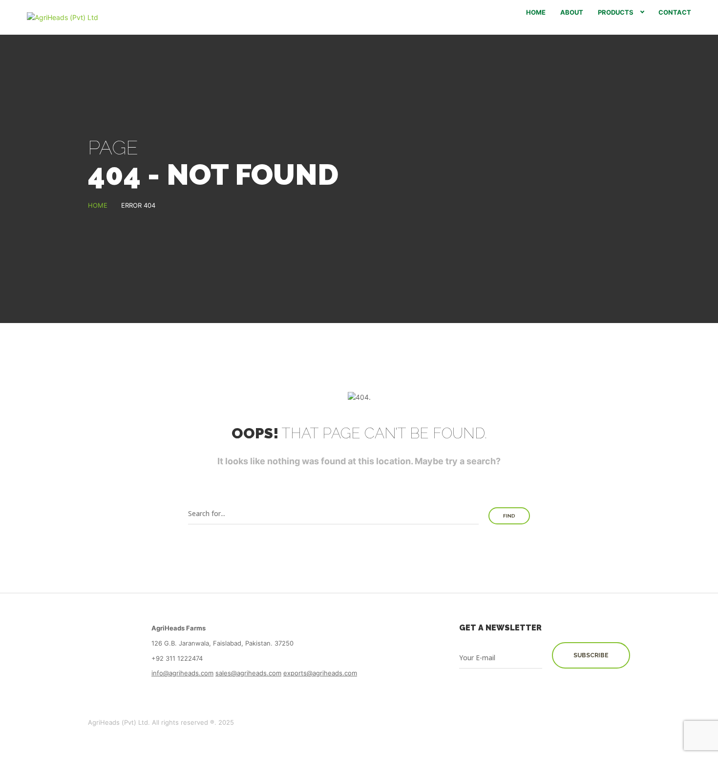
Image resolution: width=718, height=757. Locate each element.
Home (536, 12)
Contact (674, 12)
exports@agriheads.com (320, 673)
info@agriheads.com (182, 673)
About (571, 12)
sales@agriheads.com (248, 673)
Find (509, 516)
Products (616, 12)
